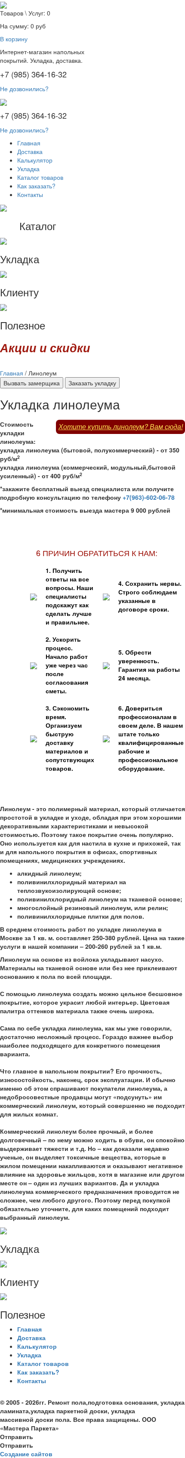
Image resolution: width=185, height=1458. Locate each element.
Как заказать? (36, 185)
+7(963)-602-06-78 (149, 497)
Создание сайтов (26, 1453)
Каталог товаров (40, 177)
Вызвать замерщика (31, 382)
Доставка (30, 151)
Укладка (28, 168)
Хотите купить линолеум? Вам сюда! (121, 426)
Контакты (30, 194)
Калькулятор (34, 160)
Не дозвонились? (24, 88)
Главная (28, 142)
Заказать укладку (92, 382)
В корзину (14, 38)
